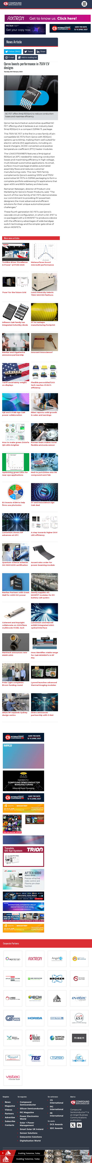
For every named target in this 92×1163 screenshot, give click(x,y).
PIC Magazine (27, 1112)
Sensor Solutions (28, 1133)
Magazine (10, 1106)
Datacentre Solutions (31, 1137)
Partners (9, 1114)
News (8, 1102)
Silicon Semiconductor (31, 1108)
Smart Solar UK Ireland (31, 1129)
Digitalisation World (30, 1141)
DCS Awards (56, 1124)
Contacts (9, 1125)
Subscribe (10, 1121)
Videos (8, 1110)
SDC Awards (56, 1128)
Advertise (10, 1117)
